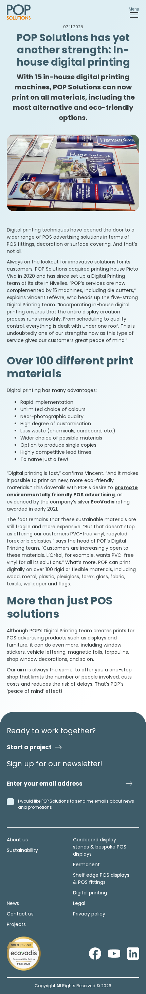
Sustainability (22, 850)
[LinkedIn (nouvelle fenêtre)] (133, 953)
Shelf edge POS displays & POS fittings (101, 879)
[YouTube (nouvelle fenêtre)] (114, 953)
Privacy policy (89, 913)
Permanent (86, 864)
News (13, 903)
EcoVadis (102, 501)
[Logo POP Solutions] (24, 954)
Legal (79, 903)
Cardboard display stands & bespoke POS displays (99, 846)
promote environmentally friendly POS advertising (72, 491)
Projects (16, 924)
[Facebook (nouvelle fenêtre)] (95, 953)
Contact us (20, 913)
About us (17, 839)
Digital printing (90, 892)
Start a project (29, 747)
